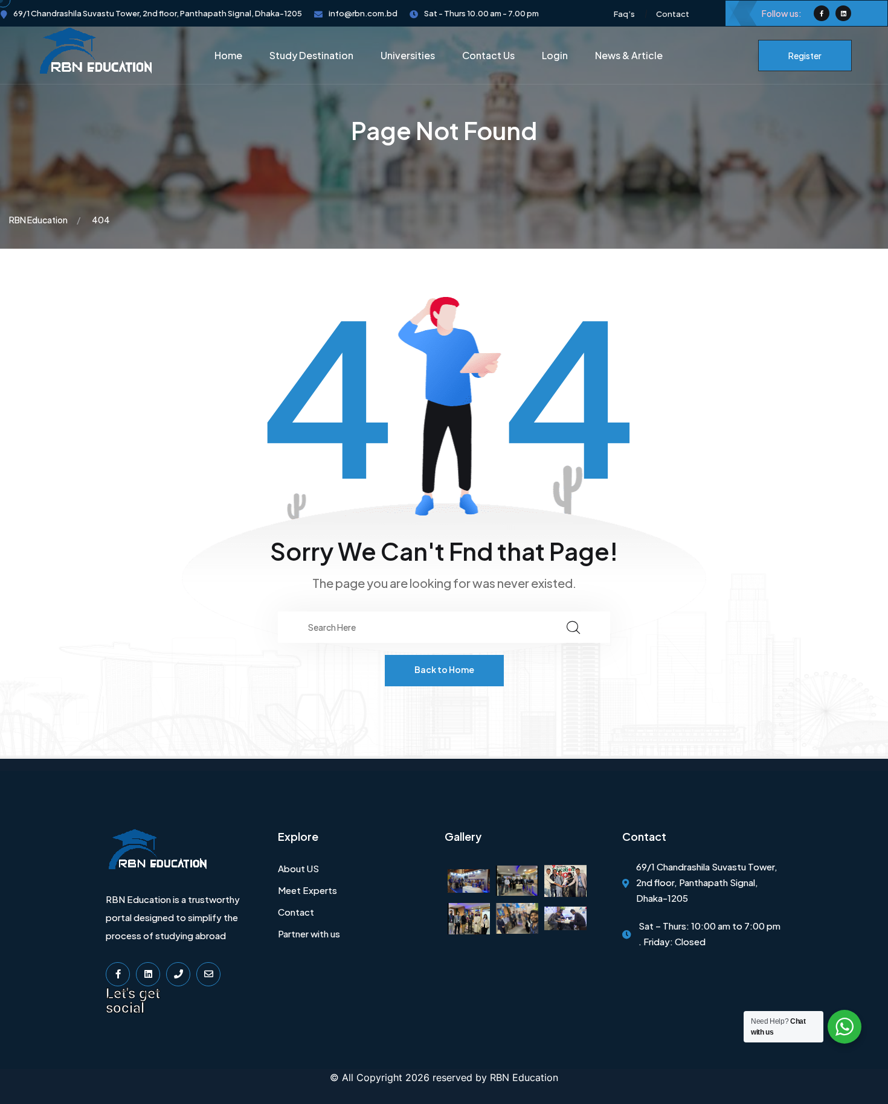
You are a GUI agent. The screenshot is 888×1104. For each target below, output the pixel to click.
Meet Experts (307, 890)
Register (805, 55)
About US (298, 868)
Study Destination (311, 55)
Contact (672, 14)
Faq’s (624, 14)
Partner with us (309, 933)
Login (555, 55)
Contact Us (488, 55)
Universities (408, 55)
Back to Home (444, 669)
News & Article (629, 55)
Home (228, 55)
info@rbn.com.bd (363, 13)
